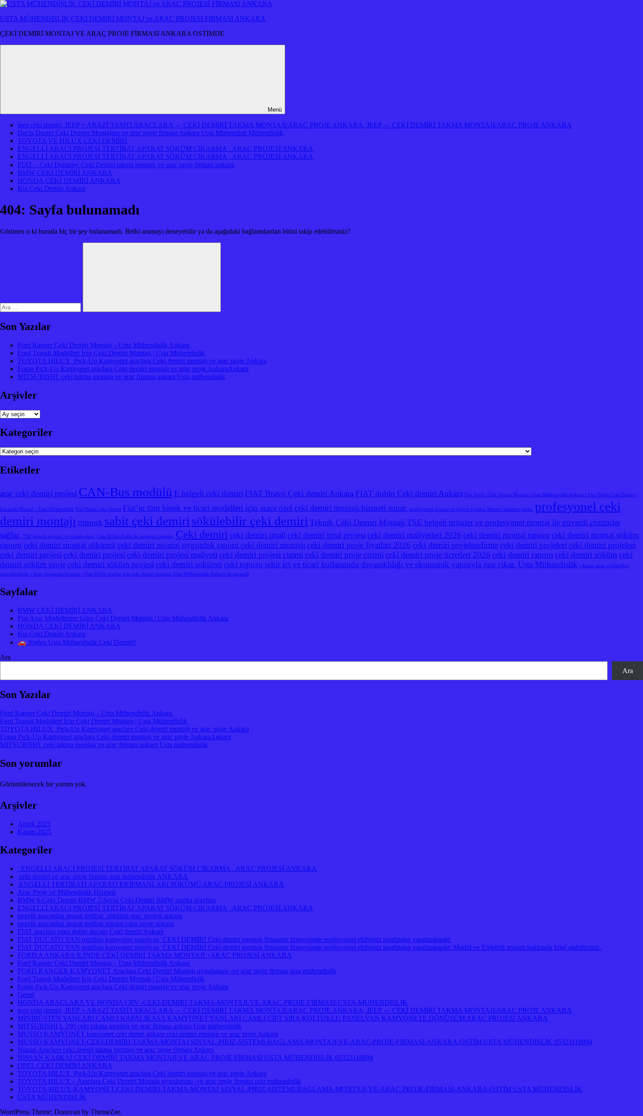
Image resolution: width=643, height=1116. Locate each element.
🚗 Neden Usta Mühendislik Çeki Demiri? (76, 642)
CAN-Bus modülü (125, 492)
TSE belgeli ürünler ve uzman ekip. (59, 536)
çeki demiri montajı (273, 545)
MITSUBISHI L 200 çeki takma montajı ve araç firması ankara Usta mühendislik (129, 1026)
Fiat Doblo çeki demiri (98, 509)
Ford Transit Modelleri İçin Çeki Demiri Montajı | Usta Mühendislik (111, 353)
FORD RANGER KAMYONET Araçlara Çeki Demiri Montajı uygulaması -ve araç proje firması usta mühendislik (176, 971)
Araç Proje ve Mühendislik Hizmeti (66, 892)
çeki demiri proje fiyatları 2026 (359, 545)
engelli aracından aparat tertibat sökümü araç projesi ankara (99, 915)
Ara (5, 657)
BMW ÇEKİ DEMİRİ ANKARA (64, 172)
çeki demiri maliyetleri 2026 (414, 535)
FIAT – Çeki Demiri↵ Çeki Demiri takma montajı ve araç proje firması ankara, (126, 164)
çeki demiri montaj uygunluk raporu (178, 545)
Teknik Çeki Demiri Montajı (357, 522)
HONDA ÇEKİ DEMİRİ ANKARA (69, 180)
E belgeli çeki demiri (208, 493)
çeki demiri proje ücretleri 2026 (437, 554)
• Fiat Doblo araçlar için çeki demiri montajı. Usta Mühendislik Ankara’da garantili (165, 574)
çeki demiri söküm (586, 554)
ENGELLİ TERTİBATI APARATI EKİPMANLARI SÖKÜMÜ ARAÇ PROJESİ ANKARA (150, 884)
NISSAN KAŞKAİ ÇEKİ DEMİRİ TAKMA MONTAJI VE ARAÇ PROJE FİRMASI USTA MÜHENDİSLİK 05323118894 (195, 1057)
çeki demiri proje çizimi (344, 554)
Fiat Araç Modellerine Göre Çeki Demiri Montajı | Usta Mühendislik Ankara (122, 618)
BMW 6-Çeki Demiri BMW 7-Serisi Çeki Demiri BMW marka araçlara (116, 900)
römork (90, 522)
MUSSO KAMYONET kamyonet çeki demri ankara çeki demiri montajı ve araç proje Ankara (147, 1034)
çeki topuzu (243, 564)
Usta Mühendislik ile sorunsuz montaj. (135, 536)
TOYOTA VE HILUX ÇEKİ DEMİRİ (72, 140)
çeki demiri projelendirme (455, 545)
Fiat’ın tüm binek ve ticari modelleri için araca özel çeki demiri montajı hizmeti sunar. (265, 507)
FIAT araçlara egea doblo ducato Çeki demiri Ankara (90, 931)
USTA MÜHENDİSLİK (52, 1097)
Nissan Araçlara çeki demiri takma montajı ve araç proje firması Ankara (115, 1049)
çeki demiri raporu (522, 554)
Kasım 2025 (34, 831)
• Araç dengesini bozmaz (55, 574)
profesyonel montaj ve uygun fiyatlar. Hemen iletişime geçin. (471, 509)
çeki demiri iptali (258, 535)
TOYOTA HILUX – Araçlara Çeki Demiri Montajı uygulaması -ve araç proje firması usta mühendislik (159, 1081)
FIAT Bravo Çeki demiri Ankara (299, 493)
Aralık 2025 (34, 824)
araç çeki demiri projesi (38, 493)
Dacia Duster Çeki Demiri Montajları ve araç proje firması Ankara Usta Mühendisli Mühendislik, (151, 133)
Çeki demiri (202, 534)
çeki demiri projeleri (533, 545)
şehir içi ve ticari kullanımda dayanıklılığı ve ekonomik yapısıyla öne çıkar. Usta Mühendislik (421, 564)
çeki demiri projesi (94, 554)
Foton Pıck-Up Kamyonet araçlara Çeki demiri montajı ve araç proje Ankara (122, 986)
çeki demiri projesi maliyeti (172, 554)
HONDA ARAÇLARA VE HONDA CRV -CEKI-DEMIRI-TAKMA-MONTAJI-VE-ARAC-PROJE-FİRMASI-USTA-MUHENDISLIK (212, 1002)
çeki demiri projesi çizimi (261, 554)
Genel (25, 994)
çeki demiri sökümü (189, 564)
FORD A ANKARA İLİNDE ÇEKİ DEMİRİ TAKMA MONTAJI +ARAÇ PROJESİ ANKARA (154, 955)
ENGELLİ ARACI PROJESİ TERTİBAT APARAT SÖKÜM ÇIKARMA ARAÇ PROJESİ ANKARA (167, 868)
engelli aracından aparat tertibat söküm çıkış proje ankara (95, 923)
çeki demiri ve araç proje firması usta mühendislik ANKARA (102, 876)
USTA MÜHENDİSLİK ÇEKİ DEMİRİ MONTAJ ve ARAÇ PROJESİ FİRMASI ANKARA (133, 18)
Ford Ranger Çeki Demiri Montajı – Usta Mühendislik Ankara (104, 345)
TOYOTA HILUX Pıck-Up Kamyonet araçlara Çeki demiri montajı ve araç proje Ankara (141, 361)
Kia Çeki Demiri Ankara (51, 188)
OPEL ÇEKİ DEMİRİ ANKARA (64, 1065)
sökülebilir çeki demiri (250, 521)
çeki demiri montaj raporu (506, 535)
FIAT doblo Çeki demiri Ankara (409, 493)
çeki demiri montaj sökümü (69, 545)
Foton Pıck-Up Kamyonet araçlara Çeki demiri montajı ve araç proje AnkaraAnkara (132, 368)
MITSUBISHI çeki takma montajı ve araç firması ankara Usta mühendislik (121, 376)
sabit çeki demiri (147, 521)
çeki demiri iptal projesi (326, 535)
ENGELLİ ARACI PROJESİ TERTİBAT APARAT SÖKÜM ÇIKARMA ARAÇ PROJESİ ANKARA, (166, 148)
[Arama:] (41, 307)
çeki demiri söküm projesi (110, 564)
